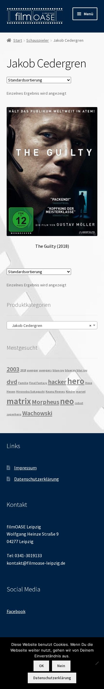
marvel (81, 391)
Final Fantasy (38, 383)
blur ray (82, 370)
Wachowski (37, 413)
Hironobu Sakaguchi (30, 391)
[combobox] (52, 325)
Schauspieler (37, 40)
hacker (57, 382)
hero (75, 381)
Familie (23, 383)
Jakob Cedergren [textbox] (50, 325)
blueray (70, 370)
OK (41, 665)
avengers (45, 370)
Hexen (11, 391)
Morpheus (45, 402)
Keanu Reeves (55, 391)
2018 (23, 370)
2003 (13, 369)
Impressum (25, 468)
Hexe (88, 383)
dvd (12, 382)
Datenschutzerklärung (36, 479)
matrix (19, 401)
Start (17, 40)
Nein (61, 665)
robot (79, 403)
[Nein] (97, 663)
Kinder (70, 391)
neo (67, 401)
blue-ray (58, 370)
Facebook (16, 611)
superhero (14, 414)
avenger (32, 370)
